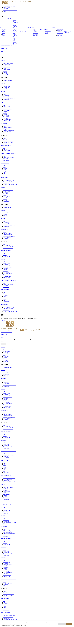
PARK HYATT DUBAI (9, 6)
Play (4, 167)
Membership (60, 29)
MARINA (54, 27)
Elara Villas (3, 32)
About (4, 94)
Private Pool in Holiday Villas (10, 184)
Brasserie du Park (15, 24)
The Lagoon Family (8, 181)
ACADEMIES (30, 27)
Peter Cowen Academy (35, 30)
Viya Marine (60, 35)
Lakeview (15, 29)
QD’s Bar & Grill (15, 44)
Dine (4, 172)
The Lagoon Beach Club (9, 180)
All (4, 105)
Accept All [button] (69, 624)
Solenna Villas (4, 29)
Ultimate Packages (7, 127)
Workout (5, 168)
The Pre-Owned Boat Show (60, 33)
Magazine (5, 65)
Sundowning (6, 174)
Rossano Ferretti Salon (8, 141)
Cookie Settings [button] (61, 624)
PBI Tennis (35, 34)
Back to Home (4, 320)
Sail (4, 173)
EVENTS (5, 8)
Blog (4, 68)
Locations (5, 73)
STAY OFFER (6, 11)
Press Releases (6, 67)
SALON (24, 31)
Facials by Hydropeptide (9, 130)
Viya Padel (35, 33)
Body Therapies (7, 131)
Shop (4, 171)
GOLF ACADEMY (43, 29)
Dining (5, 149)
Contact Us (6, 74)
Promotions (35, 35)
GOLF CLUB (6, 7)
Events (5, 72)
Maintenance (60, 30)
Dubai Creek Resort (8, 63)
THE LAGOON (66, 31)
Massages (5, 132)
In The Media (6, 64)
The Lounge (14, 33)
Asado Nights (14, 20)
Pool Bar (15, 31)
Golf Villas (3, 35)
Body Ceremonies (7, 129)
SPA (20, 31)
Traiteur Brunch (14, 41)
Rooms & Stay (6, 150)
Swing (46, 32)
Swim (4, 169)
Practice (46, 33)
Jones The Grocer (15, 27)
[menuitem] (71, 31)
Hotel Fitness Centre (8, 142)
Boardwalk (15, 22)
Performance (48, 31)
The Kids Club (6, 139)
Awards (5, 71)
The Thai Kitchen (15, 36)
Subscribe (3, 344)
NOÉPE (15, 30)
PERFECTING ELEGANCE (10, 10)
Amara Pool (6, 183)
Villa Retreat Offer (7, 80)
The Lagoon (14, 39)
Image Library (6, 69)
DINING (9, 18)
